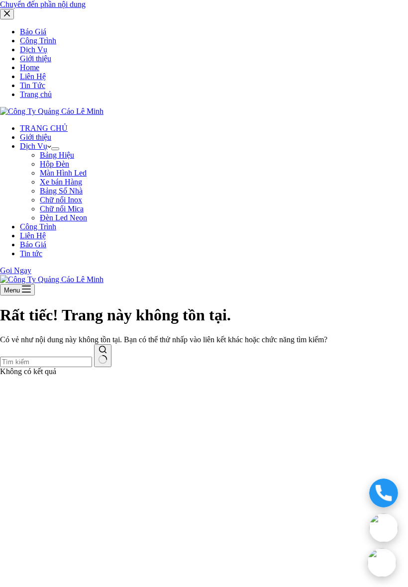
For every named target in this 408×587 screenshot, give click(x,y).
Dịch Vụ (33, 146)
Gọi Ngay (15, 270)
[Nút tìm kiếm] (102, 355)
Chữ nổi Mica (62, 208)
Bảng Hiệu (57, 155)
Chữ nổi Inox (61, 200)
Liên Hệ (33, 235)
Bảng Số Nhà (61, 191)
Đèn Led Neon (63, 217)
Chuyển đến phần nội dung (43, 4)
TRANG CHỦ (44, 128)
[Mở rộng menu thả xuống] (55, 148)
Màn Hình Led (63, 173)
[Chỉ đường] (381, 562)
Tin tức (31, 253)
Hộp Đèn (54, 164)
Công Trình (38, 226)
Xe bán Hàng (61, 182)
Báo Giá (33, 244)
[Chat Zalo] (383, 527)
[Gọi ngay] (383, 493)
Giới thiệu (35, 137)
